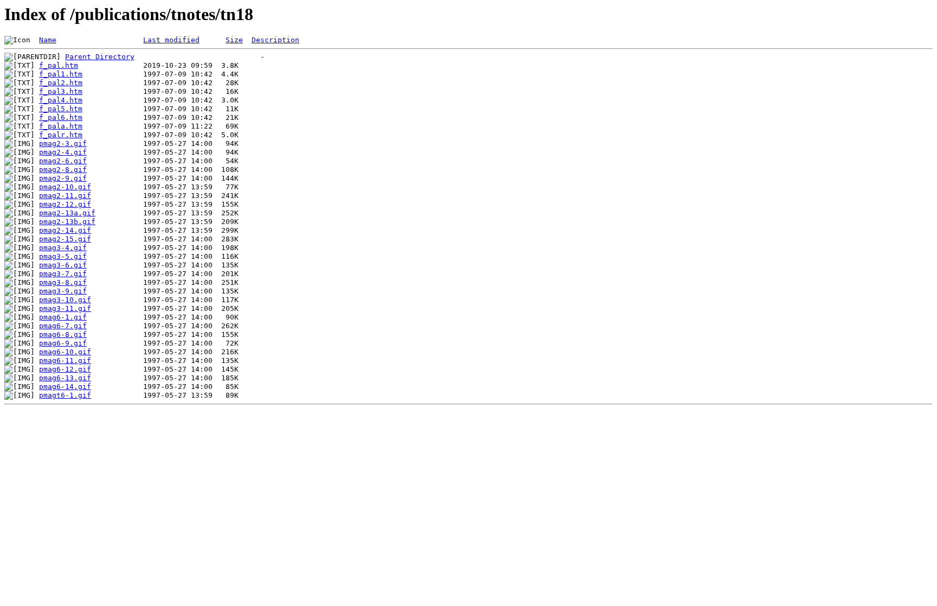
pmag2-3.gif (63, 143)
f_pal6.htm (60, 117)
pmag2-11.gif (65, 196)
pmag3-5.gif (63, 256)
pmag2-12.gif (65, 204)
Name (47, 40)
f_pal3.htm (60, 91)
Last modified (171, 40)
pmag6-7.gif (63, 326)
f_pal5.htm (60, 109)
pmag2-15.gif (65, 239)
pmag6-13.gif (65, 378)
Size (234, 40)
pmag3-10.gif (65, 300)
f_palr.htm (60, 135)
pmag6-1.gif (63, 317)
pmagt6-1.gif (65, 395)
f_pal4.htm (60, 100)
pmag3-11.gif (65, 308)
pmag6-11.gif (65, 360)
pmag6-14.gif (65, 386)
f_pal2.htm (60, 83)
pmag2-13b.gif (67, 222)
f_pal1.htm (60, 74)
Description (275, 40)
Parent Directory (99, 57)
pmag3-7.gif (63, 274)
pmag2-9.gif (63, 178)
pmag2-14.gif (65, 230)
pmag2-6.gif (63, 161)
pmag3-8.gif (63, 282)
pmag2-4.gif (63, 152)
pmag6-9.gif (63, 343)
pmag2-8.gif (63, 169)
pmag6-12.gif (65, 369)
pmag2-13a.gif (67, 213)
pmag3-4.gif (63, 248)
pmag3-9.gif (63, 291)
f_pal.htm (58, 65)
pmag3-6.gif (63, 265)
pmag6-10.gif (65, 352)
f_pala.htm (60, 126)
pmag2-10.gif (65, 187)
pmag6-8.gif (63, 334)
